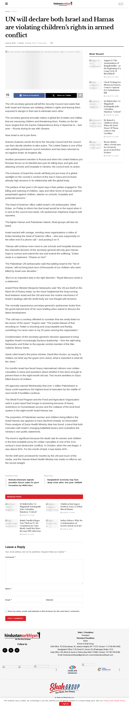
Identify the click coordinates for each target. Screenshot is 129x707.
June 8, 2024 (10, 43)
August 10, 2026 (27, 515)
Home (7, 11)
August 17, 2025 (68, 512)
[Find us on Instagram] (17, 650)
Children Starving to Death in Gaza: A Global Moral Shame (71, 506)
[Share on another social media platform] (80, 95)
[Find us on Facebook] (5, 650)
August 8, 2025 (27, 534)
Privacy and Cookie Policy (114, 701)
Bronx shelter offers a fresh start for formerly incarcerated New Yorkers (112, 147)
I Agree (65, 704)
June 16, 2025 (67, 529)
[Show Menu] (6, 4)
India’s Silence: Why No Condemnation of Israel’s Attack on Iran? (71, 523)
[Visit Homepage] (63, 3)
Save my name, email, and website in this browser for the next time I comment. (44, 611)
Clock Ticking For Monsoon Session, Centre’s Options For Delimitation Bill (112, 87)
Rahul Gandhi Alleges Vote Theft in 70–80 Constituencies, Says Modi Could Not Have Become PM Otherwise (30, 525)
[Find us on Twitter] (11, 650)
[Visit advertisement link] (105, 168)
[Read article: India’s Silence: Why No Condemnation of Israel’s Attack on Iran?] (52, 523)
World (14, 11)
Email (8, 600)
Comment (10, 557)
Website (49, 600)
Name (8, 588)
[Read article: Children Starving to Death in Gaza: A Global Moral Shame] (52, 507)
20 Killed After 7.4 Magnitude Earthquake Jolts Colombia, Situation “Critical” (112, 106)
